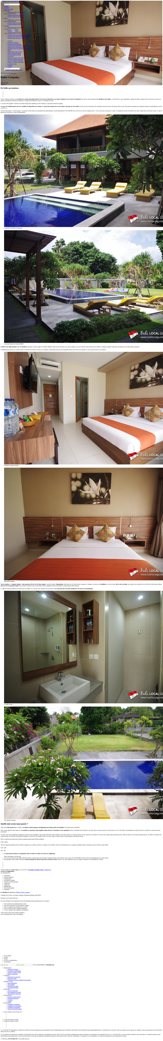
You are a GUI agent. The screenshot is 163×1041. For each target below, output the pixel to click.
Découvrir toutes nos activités (15, 27)
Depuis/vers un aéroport (13, 977)
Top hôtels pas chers (12, 986)
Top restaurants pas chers (14, 992)
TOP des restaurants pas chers (15, 15)
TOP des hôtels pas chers (14, 23)
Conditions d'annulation (13, 1007)
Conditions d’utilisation (13, 1004)
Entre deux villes (11, 978)
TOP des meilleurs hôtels (14, 24)
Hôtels (6, 18)
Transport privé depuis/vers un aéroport (17, 36)
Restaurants (7, 10)
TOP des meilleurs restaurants (15, 16)
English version (18, 70)
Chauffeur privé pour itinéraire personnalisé (19, 35)
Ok (21, 4)
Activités (6, 26)
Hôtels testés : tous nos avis (14, 20)
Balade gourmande (12, 974)
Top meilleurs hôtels (12, 987)
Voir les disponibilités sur (43, 964)
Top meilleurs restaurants (14, 993)
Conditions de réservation (14, 1006)
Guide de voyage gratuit (13, 997)
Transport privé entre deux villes (16, 38)
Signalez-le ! (39, 870)
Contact (6, 6)
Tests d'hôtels (11, 984)
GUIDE (17, 1)
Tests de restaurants (12, 990)
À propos (6, 7)
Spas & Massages (12, 983)
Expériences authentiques (14, 32)
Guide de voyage (8, 9)
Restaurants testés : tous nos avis (16, 12)
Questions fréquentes (13, 998)
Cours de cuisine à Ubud (14, 972)
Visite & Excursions (12, 30)
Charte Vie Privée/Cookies (14, 1009)
